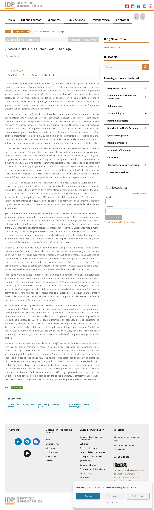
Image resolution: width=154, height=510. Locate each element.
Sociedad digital (127, 113)
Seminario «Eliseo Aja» (119, 150)
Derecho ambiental (117, 142)
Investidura (16, 387)
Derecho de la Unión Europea (127, 128)
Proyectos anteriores (118, 172)
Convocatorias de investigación (127, 165)
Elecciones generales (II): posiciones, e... (48, 405)
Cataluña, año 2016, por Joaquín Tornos (21, 405)
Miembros (54, 20)
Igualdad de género (117, 135)
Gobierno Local (115, 106)
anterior (76, 39)
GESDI (116, 441)
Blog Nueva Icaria (21, 31)
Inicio (11, 20)
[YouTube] (127, 6)
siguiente (91, 39)
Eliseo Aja (32, 39)
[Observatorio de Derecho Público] (23, 9)
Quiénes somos (31, 20)
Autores (11, 39)
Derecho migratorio (117, 120)
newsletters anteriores (124, 221)
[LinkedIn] (132, 6)
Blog (21, 39)
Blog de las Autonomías (124, 445)
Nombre (109, 206)
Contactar (122, 20)
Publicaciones (76, 20)
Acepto (88, 496)
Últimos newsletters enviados (126, 437)
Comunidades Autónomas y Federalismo (127, 97)
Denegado (113, 496)
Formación (113, 157)
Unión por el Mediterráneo (91, 456)
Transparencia (100, 20)
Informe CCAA (86, 473)
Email (108, 197)
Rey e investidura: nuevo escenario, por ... (79, 405)
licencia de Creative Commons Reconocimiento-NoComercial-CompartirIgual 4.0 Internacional (129, 477)
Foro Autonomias (121, 449)
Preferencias (138, 496)
